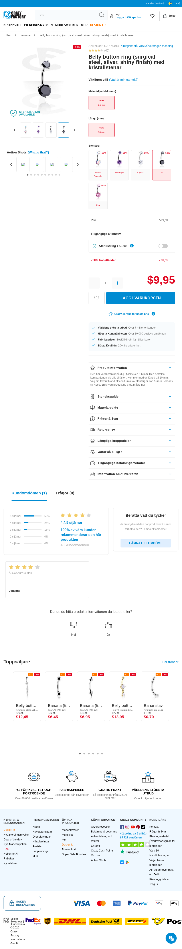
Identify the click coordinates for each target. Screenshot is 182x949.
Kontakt (153, 826)
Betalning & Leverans (104, 831)
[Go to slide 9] (56, 175)
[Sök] (101, 15)
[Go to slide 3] (35, 175)
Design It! (98, 25)
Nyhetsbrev (10, 863)
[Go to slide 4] (38, 175)
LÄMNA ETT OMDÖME (145, 543)
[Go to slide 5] (42, 175)
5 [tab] (97, 753)
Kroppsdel (13, 25)
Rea (6, 849)
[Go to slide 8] (52, 175)
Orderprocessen (101, 826)
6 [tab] (102, 753)
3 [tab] (89, 753)
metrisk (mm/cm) (155, 3)
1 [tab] (80, 753)
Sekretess (16, 921)
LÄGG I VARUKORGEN (141, 298)
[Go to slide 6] (45, 175)
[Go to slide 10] (59, 175)
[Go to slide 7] (49, 175)
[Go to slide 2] (31, 175)
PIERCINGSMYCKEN (38, 25)
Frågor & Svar (157, 831)
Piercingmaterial (159, 836)
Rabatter (9, 858)
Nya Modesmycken (15, 844)
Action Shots (98, 860)
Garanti (95, 846)
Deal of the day (13, 839)
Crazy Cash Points (102, 850)
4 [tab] (93, 753)
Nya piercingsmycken (17, 834)
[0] (152, 16)
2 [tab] (84, 753)
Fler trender (170, 662)
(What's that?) (38, 152)
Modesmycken (66, 25)
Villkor (14, 918)
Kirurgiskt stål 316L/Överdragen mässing (147, 46)
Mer (84, 25)
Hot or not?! (11, 853)
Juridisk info (17, 924)
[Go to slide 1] (27, 175)
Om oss (95, 855)
